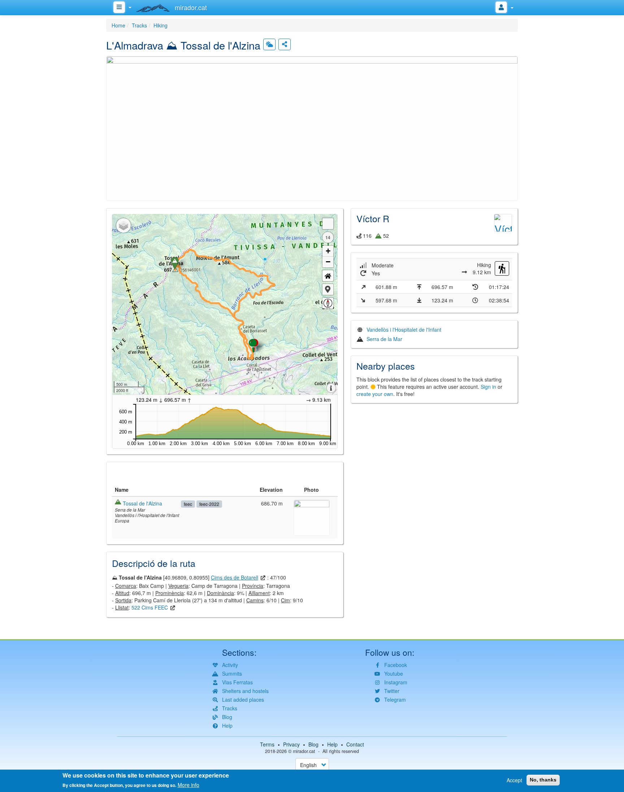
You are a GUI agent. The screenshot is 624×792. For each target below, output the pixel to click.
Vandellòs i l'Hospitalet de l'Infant (404, 329)
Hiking (160, 25)
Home (118, 25)
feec (188, 504)
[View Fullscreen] (327, 223)
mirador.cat (304, 751)
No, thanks (543, 780)
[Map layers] (123, 225)
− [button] (328, 261)
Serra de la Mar (384, 339)
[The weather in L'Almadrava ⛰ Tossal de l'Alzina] (269, 44)
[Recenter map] (327, 275)
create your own (374, 393)
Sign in (488, 386)
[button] (312, 127)
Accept (514, 780)
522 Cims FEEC (149, 607)
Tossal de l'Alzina (142, 503)
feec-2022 (209, 504)
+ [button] (328, 250)
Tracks (139, 25)
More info (188, 784)
